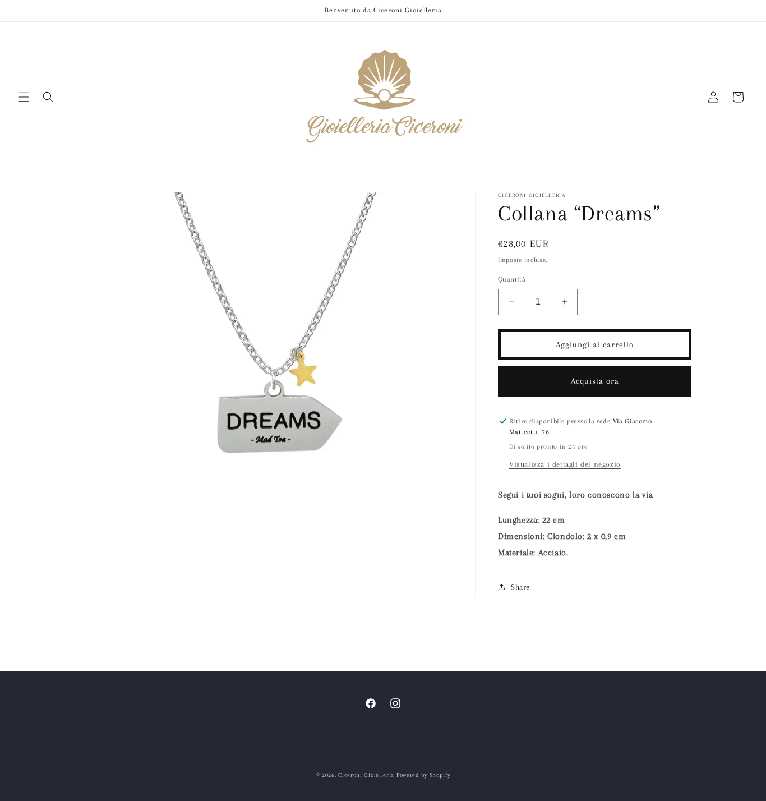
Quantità (511, 279)
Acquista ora (595, 380)
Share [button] (520, 587)
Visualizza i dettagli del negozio (565, 464)
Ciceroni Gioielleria (366, 775)
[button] (23, 97)
